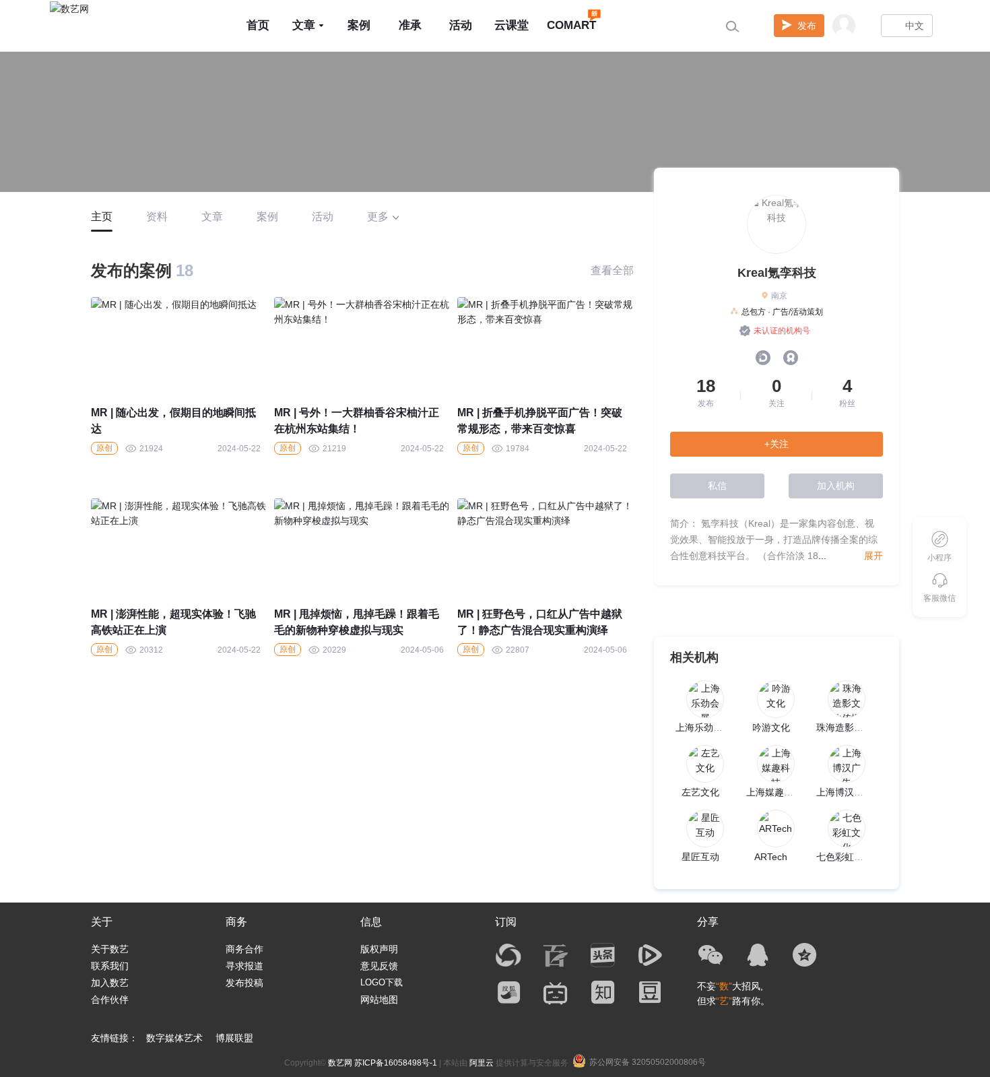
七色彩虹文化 (844, 856)
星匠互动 (700, 856)
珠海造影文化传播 (854, 727)
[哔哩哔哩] (555, 992)
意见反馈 (379, 965)
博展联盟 (234, 1038)
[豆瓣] (649, 992)
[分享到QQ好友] (757, 955)
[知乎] (602, 992)
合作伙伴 (110, 999)
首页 (257, 25)
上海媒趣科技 (774, 792)
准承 (410, 25)
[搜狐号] (508, 992)
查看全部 (612, 270)
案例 (359, 25)
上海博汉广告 (844, 792)
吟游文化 (771, 727)
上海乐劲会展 (703, 727)
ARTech (770, 856)
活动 (460, 25)
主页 (101, 216)
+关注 (776, 443)
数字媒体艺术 (174, 1038)
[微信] (710, 955)
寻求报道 (244, 965)
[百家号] (555, 955)
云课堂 (511, 25)
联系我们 (110, 965)
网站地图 (379, 999)
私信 (717, 485)
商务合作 (244, 949)
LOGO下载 (381, 982)
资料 (157, 216)
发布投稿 (244, 982)
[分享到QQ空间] (804, 955)
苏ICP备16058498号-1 (395, 1063)
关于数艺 (110, 949)
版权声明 (379, 949)
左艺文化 (700, 792)
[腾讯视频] (649, 955)
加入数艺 (110, 982)
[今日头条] (602, 955)
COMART (571, 25)
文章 (303, 25)
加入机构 (836, 485)
